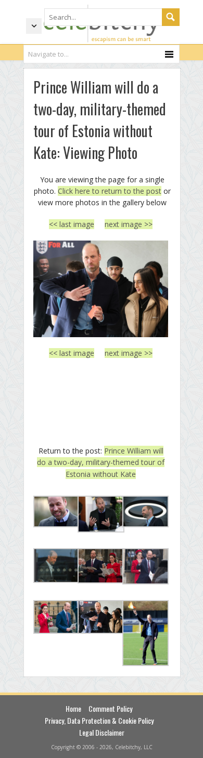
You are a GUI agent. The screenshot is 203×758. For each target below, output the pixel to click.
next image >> (129, 224)
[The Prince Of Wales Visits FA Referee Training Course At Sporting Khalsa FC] (100, 289)
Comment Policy (110, 708)
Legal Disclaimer (101, 732)
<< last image (71, 224)
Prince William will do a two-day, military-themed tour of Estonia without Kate (100, 462)
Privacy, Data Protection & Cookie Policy (99, 720)
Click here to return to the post (109, 191)
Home (73, 708)
